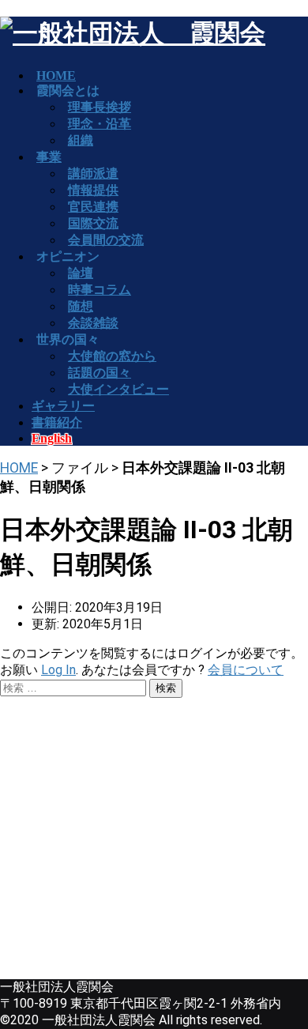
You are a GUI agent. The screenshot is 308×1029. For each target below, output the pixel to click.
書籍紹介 (57, 422)
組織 (80, 140)
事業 (49, 157)
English (52, 438)
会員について (246, 669)
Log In (58, 669)
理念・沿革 (99, 123)
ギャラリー (63, 406)
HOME (19, 468)
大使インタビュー (118, 389)
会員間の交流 (106, 240)
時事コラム (99, 289)
